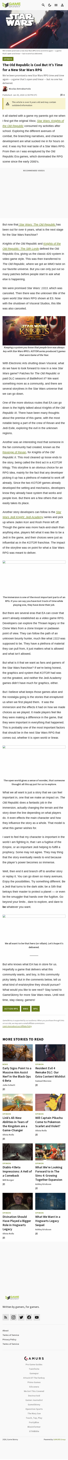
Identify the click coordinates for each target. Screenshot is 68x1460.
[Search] (43, 5)
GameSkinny (34, 1404)
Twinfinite (34, 1368)
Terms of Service (11, 1335)
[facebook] (29, 1317)
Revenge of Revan (14, 452)
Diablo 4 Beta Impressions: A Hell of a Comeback (17, 1171)
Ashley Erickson (43, 1184)
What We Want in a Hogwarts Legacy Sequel (47, 1221)
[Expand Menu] (56, 5)
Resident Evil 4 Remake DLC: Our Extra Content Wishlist (50, 1072)
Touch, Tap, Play (34, 1417)
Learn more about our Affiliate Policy (17, 1026)
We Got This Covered (34, 1391)
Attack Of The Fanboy (34, 1377)
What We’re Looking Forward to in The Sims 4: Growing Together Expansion (48, 1173)
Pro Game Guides (34, 1364)
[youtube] (37, 1317)
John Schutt (9, 1085)
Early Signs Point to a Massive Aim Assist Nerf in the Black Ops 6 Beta (17, 1074)
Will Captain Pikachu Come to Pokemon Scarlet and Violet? (49, 1122)
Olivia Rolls (8, 1134)
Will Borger (8, 1180)
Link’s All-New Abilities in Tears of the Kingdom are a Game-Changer (15, 1124)
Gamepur (34, 1373)
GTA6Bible (34, 1431)
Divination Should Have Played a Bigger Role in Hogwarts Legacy (17, 1223)
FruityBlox (34, 1422)
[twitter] (21, 1317)
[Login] (62, 5)
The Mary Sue (34, 1413)
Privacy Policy (9, 1339)
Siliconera (34, 1386)
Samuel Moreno (43, 1080)
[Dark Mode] (49, 5)
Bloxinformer (34, 1426)
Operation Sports (34, 1409)
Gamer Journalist (34, 1400)
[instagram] (13, 1317)
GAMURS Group (59, 1439)
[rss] (6, 1317)
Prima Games (34, 1382)
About (6, 1330)
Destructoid (34, 1395)
